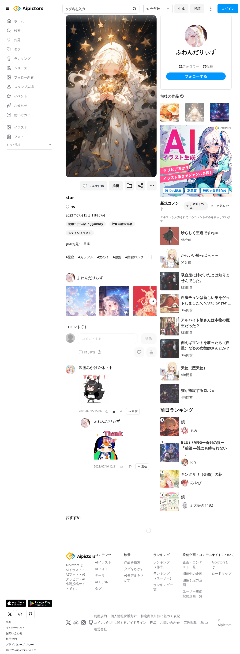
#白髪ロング (134, 257)
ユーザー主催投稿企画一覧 (192, 618)
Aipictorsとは (220, 588)
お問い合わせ (14, 633)
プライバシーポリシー (20, 644)
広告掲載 (190, 647)
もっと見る (218, 206)
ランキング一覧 (163, 611)
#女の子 (103, 257)
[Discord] (76, 647)
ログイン (227, 8)
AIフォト (101, 593)
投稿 (197, 8)
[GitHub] (91, 647)
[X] (68, 647)
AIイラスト (103, 586)
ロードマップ (221, 598)
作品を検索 (132, 586)
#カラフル (85, 257)
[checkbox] (80, 352)
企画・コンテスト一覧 (192, 588)
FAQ (153, 647)
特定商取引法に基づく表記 (160, 640)
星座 (86, 244)
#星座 (70, 257)
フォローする (196, 76)
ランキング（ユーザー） (163, 600)
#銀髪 (117, 257)
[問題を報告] (121, 411)
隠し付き (90, 352)
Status (204, 647)
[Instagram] (83, 647)
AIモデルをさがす (134, 602)
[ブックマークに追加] (129, 185)
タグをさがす (134, 593)
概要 (8, 622)
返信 (135, 411)
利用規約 (11, 639)
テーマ (100, 599)
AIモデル (101, 606)
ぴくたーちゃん (15, 628)
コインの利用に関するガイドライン (120, 647)
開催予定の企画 (192, 606)
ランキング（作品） (161, 588)
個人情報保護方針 (124, 640)
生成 (181, 8)
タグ (98, 613)
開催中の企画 (192, 598)
